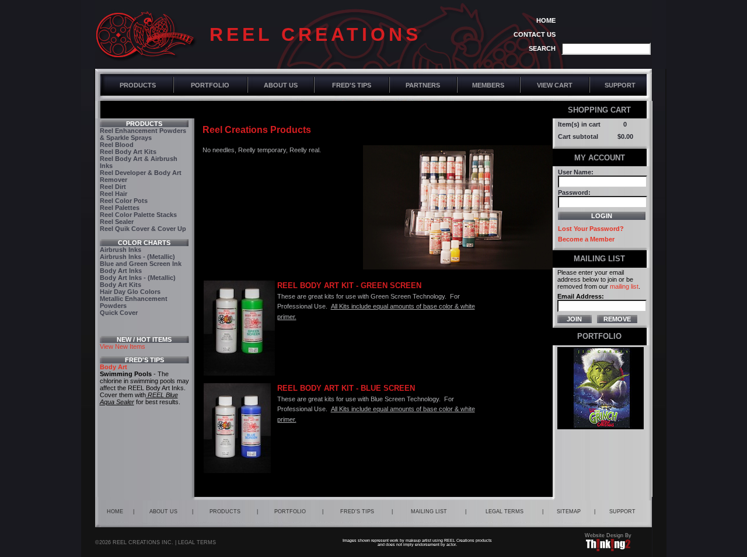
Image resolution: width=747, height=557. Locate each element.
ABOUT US (281, 85)
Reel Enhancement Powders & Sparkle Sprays (143, 134)
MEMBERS (488, 85)
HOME (546, 20)
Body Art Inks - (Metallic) (138, 277)
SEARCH (542, 48)
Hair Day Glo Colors (130, 291)
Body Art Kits (120, 284)
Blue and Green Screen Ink (140, 263)
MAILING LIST (429, 511)
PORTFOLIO (210, 85)
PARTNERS (423, 85)
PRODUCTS (138, 85)
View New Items (122, 346)
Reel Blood (117, 144)
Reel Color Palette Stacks (138, 214)
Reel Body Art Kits (128, 151)
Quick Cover (119, 312)
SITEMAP (569, 511)
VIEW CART (555, 85)
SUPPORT (620, 85)
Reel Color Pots (124, 200)
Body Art (113, 366)
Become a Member (586, 239)
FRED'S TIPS (351, 85)
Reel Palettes (119, 207)
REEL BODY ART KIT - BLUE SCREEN (346, 388)
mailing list (624, 286)
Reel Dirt (113, 186)
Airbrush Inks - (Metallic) (137, 256)
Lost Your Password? (591, 228)
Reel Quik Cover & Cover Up (143, 228)
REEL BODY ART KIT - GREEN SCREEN (349, 285)
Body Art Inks (121, 270)
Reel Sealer (117, 221)
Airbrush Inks (120, 249)
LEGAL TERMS (504, 511)
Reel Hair (113, 193)
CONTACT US (535, 34)
